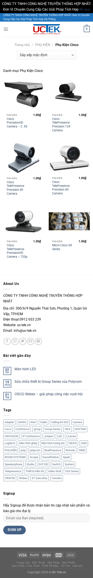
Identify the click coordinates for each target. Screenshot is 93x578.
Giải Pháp (53, 562)
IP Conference (31, 436)
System (69, 464)
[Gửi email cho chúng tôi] (30, 341)
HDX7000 (80, 429)
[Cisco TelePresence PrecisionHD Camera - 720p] (23, 221)
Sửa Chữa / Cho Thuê (26, 565)
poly (23, 450)
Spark (66, 457)
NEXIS (73, 443)
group (37, 429)
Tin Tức (65, 565)
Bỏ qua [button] (84, 9)
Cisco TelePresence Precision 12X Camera (61, 124)
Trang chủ (22, 45)
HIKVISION (11, 436)
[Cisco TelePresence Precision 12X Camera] (69, 94)
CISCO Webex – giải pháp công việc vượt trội (48, 394)
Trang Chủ (23, 562)
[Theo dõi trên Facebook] (7, 341)
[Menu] (5, 29)
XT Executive (39, 478)
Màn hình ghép (28, 443)
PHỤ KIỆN (42, 45)
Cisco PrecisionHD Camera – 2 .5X (17, 122)
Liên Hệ (77, 565)
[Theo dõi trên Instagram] (15, 341)
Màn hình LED (25, 369)
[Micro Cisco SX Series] (69, 221)
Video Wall (54, 471)
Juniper (48, 436)
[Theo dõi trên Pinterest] (38, 341)
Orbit (84, 443)
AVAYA (22, 422)
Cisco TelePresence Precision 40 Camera (15, 187)
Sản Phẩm (68, 562)
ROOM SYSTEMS (15, 457)
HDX (67, 429)
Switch (56, 464)
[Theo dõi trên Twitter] (22, 341)
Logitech (10, 443)
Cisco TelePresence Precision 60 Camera (61, 187)
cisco (8, 429)
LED (59, 436)
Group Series (53, 429)
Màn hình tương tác (53, 443)
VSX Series (72, 471)
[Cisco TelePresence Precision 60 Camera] (69, 158)
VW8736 (10, 478)
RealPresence (52, 450)
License (71, 436)
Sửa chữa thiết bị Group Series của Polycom (48, 382)
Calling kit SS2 (60, 422)
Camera (77, 422)
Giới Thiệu (38, 562)
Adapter (9, 422)
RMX (82, 450)
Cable (43, 422)
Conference (22, 429)
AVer (33, 422)
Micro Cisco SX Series (62, 247)
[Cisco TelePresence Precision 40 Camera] (23, 158)
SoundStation (50, 457)
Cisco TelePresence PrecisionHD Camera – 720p (17, 250)
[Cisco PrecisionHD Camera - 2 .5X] (23, 94)
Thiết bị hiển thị (34, 471)
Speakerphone (13, 464)
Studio (30, 464)
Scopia (34, 457)
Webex (23, 478)
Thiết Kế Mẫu (50, 565)
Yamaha (56, 478)
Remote (70, 450)
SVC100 (43, 464)
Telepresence (13, 471)
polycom (35, 450)
